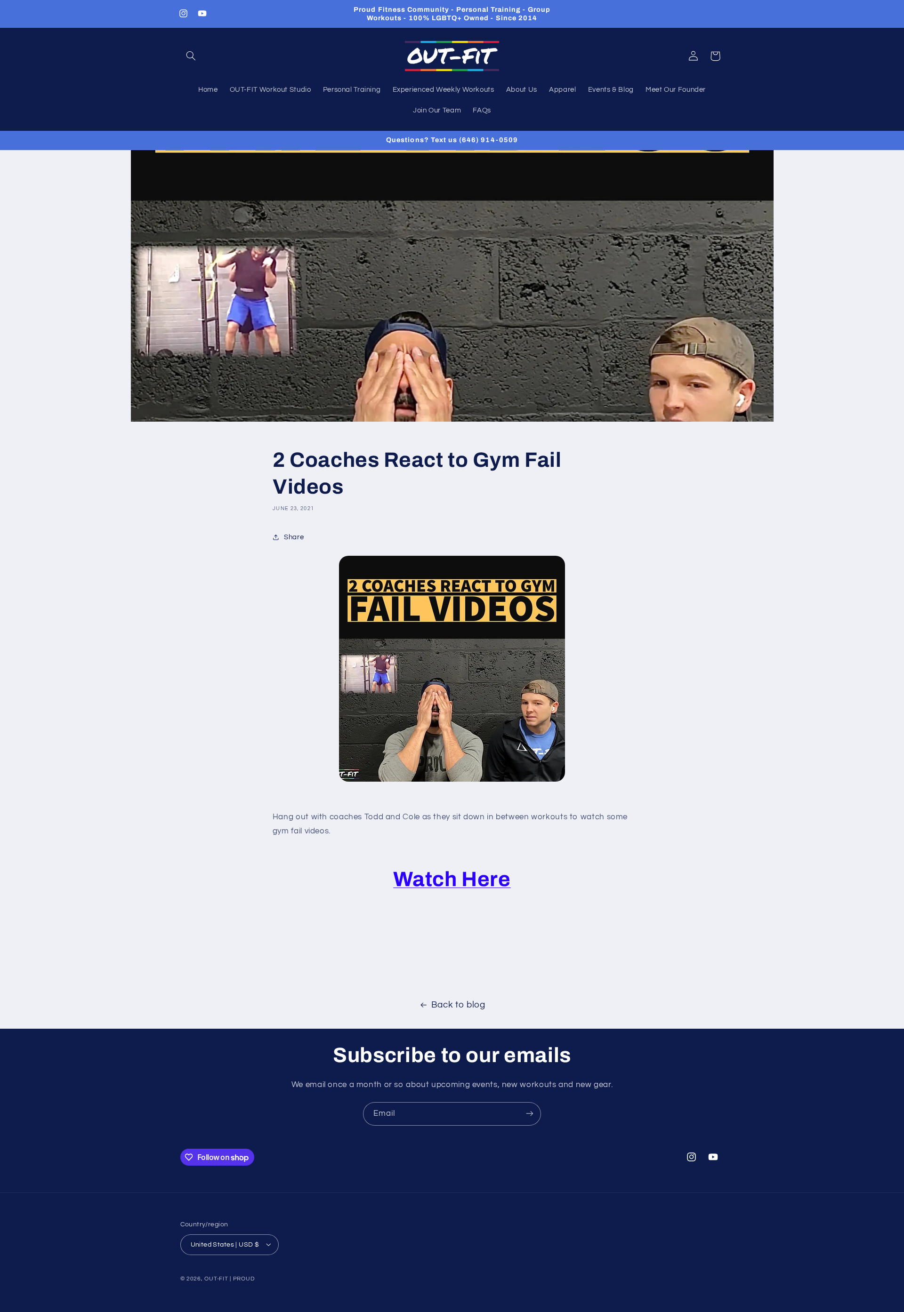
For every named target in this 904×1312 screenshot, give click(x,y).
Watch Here (452, 879)
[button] (191, 56)
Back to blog (458, 1004)
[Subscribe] (530, 1113)
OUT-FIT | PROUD (229, 1278)
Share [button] (294, 537)
